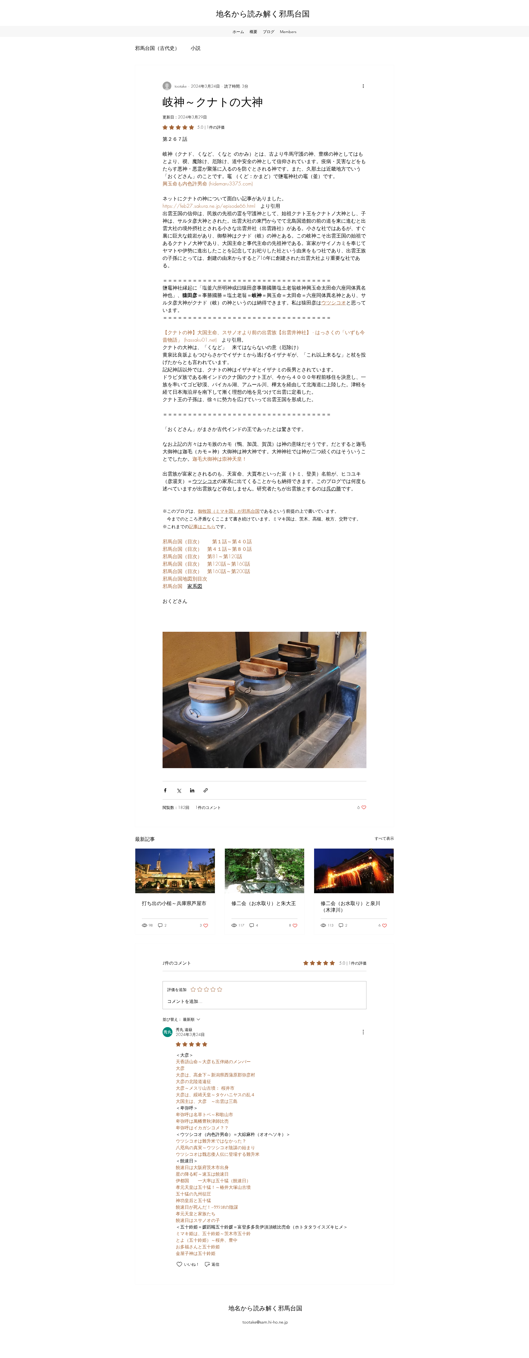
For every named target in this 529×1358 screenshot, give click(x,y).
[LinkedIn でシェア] (192, 790)
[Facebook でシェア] (165, 790)
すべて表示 (384, 838)
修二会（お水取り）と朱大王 (263, 903)
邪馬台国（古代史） (157, 48)
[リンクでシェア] (205, 790)
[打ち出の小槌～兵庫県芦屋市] (175, 871)
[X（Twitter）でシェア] (178, 790)
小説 (196, 48)
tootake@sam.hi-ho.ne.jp (265, 1322)
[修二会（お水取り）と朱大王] (264, 871)
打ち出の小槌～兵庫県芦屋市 (174, 903)
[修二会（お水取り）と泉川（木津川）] (354, 871)
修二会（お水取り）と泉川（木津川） (350, 906)
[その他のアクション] (363, 86)
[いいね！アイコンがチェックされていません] (179, 1264)
